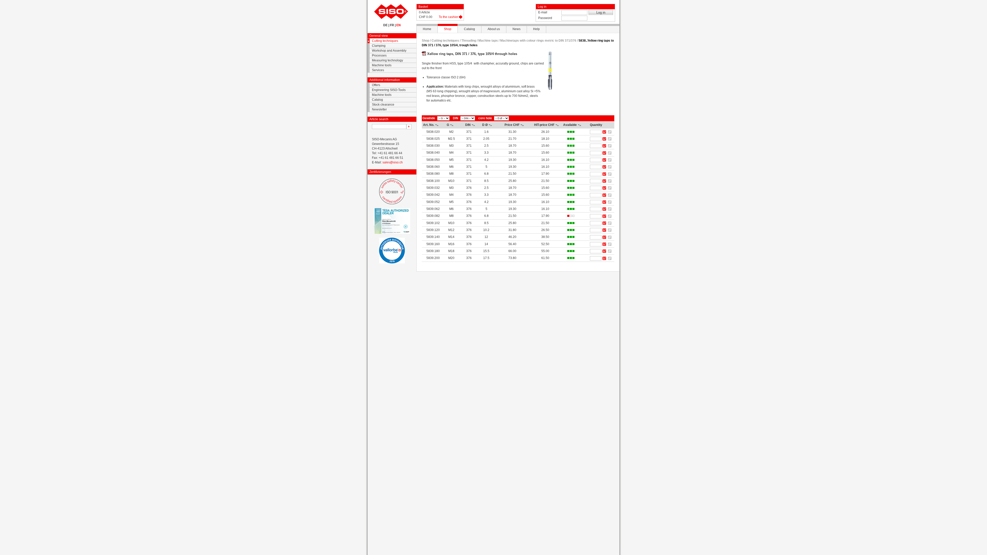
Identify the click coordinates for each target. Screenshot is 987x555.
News (516, 29)
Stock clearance (383, 104)
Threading (468, 40)
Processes (379, 55)
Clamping (379, 46)
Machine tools (381, 65)
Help (536, 29)
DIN (455, 118)
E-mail (542, 12)
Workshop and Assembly (389, 50)
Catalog (469, 29)
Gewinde (429, 118)
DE (385, 25)
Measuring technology (387, 60)
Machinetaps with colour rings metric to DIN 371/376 (538, 40)
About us (494, 29)
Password (545, 18)
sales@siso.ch (392, 162)
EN (398, 25)
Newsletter (379, 109)
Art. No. (428, 125)
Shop (447, 29)
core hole (485, 118)
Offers (376, 85)
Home (427, 29)
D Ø (485, 125)
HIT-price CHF (544, 125)
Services (378, 70)
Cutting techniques (385, 41)
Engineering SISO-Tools (389, 90)
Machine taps (488, 40)
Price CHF (512, 125)
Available (570, 125)
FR (392, 25)
